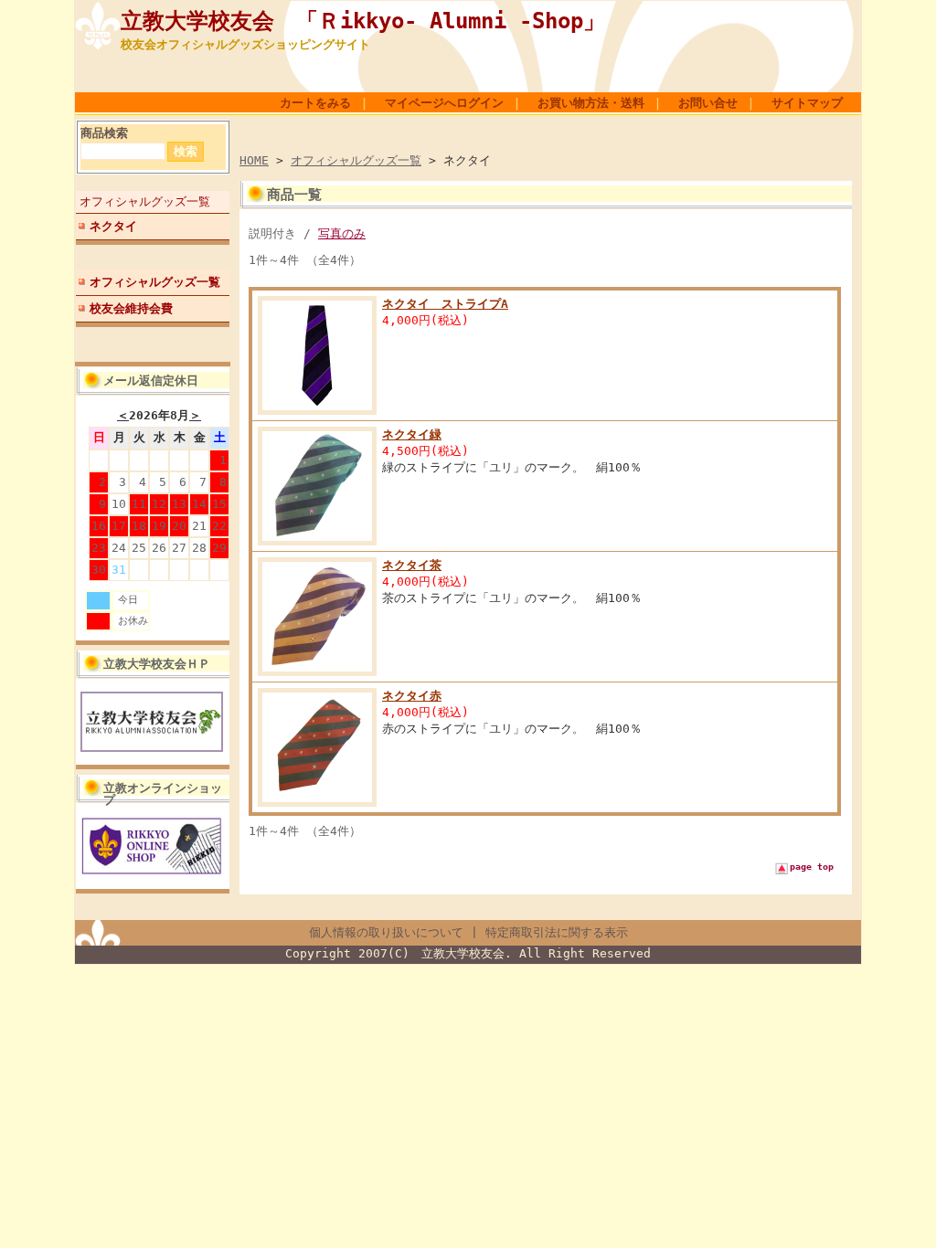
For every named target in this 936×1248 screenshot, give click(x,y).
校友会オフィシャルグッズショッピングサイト (245, 44)
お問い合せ (708, 103)
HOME (254, 160)
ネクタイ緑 (411, 434)
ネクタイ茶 (411, 565)
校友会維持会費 (131, 308)
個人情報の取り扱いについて (386, 932)
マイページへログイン (444, 103)
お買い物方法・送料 (590, 103)
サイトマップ (807, 103)
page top (812, 867)
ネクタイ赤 (411, 696)
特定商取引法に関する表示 (556, 932)
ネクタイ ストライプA (445, 304)
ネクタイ (113, 226)
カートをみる (315, 103)
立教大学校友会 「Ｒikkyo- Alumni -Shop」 (363, 21)
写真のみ (342, 233)
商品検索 (104, 133)
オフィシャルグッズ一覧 (145, 201)
